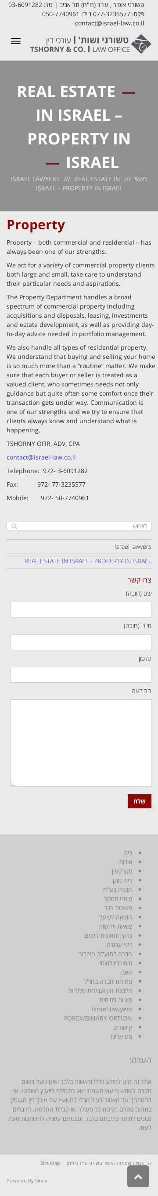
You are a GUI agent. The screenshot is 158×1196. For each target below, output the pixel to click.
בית (128, 853)
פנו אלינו (121, 1036)
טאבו (126, 972)
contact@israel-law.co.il (41, 457)
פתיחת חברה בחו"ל (108, 981)
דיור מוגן (122, 880)
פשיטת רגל (118, 908)
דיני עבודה (119, 944)
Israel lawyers (35, 179)
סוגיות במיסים (116, 1000)
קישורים (122, 1027)
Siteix (41, 1180)
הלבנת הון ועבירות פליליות (100, 990)
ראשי (141, 179)
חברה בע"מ (117, 889)
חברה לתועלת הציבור (105, 954)
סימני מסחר (118, 898)
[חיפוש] (14, 526)
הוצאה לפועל (115, 917)
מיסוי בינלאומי (116, 963)
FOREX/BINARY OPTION (98, 1018)
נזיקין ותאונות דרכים (108, 935)
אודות (125, 862)
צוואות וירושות (115, 926)
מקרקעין (122, 871)
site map (50, 1163)
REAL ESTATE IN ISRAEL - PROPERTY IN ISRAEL (88, 561)
